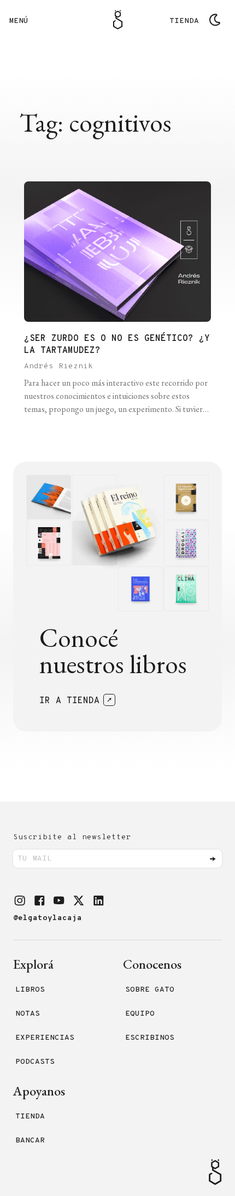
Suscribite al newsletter (72, 837)
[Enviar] (212, 858)
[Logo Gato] (118, 20)
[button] (19, 900)
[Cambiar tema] (214, 19)
